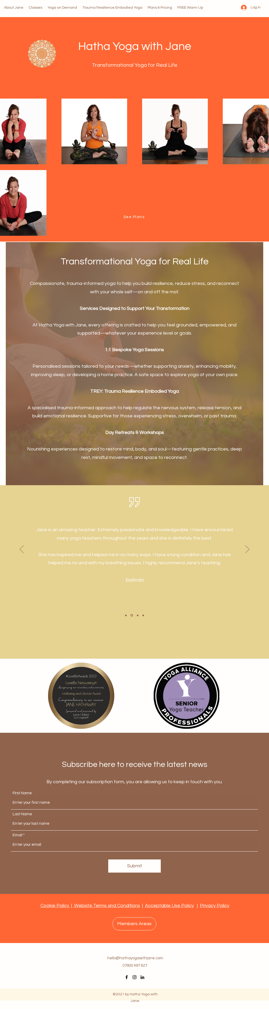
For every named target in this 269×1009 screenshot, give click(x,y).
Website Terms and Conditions (106, 905)
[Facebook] (126, 977)
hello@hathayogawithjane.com (135, 958)
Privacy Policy (214, 905)
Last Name (22, 814)
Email (17, 835)
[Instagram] (134, 977)
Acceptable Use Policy (169, 905)
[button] (134, 923)
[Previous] (22, 549)
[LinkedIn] (142, 977)
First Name (22, 793)
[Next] (247, 549)
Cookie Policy (55, 905)
